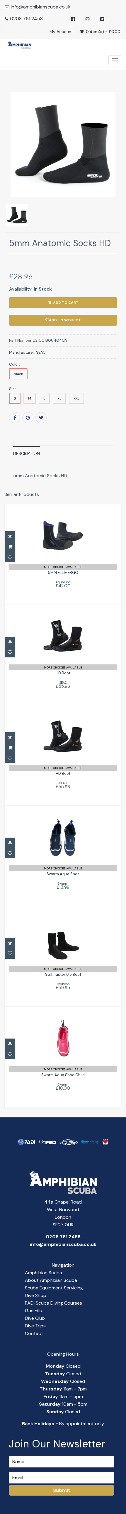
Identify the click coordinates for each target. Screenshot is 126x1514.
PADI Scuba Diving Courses (53, 1303)
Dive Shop (35, 1295)
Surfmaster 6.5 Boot (63, 974)
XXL (76, 398)
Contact (34, 1333)
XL (59, 398)
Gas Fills (33, 1311)
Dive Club (35, 1318)
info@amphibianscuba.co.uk (41, 7)
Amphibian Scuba (43, 1273)
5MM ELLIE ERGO (63, 572)
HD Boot (63, 673)
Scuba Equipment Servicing (54, 1288)
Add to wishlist (65, 320)
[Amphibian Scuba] (18, 45)
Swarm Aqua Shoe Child (63, 1074)
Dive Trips (35, 1326)
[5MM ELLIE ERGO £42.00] (63, 554)
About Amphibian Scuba (51, 1280)
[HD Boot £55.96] (63, 654)
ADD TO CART (65, 302)
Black (18, 373)
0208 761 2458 (26, 18)
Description (26, 453)
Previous (9, 169)
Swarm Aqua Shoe (63, 873)
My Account (61, 31)
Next (118, 169)
